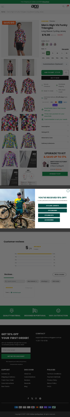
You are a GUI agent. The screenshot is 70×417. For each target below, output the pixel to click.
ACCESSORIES (49, 220)
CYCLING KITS (49, 215)
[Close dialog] (68, 190)
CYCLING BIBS (52, 210)
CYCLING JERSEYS (52, 206)
